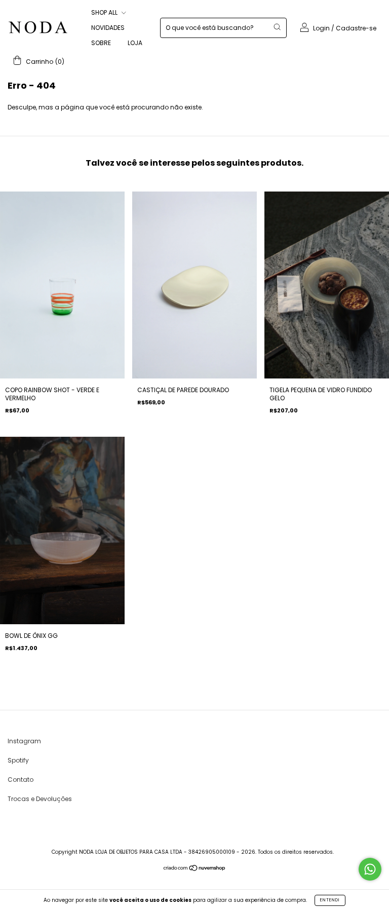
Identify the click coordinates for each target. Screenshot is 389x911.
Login (321, 28)
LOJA (135, 43)
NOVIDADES (108, 27)
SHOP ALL (105, 12)
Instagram (24, 741)
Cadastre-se (356, 28)
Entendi (330, 900)
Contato (20, 779)
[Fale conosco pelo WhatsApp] (370, 869)
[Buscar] (277, 26)
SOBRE (101, 43)
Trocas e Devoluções (40, 798)
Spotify (18, 760)
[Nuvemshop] (194, 869)
